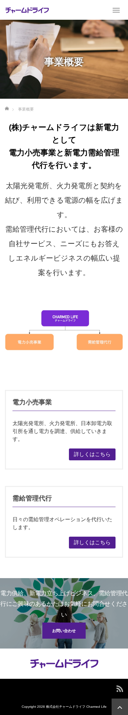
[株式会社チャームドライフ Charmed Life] (27, 9)
